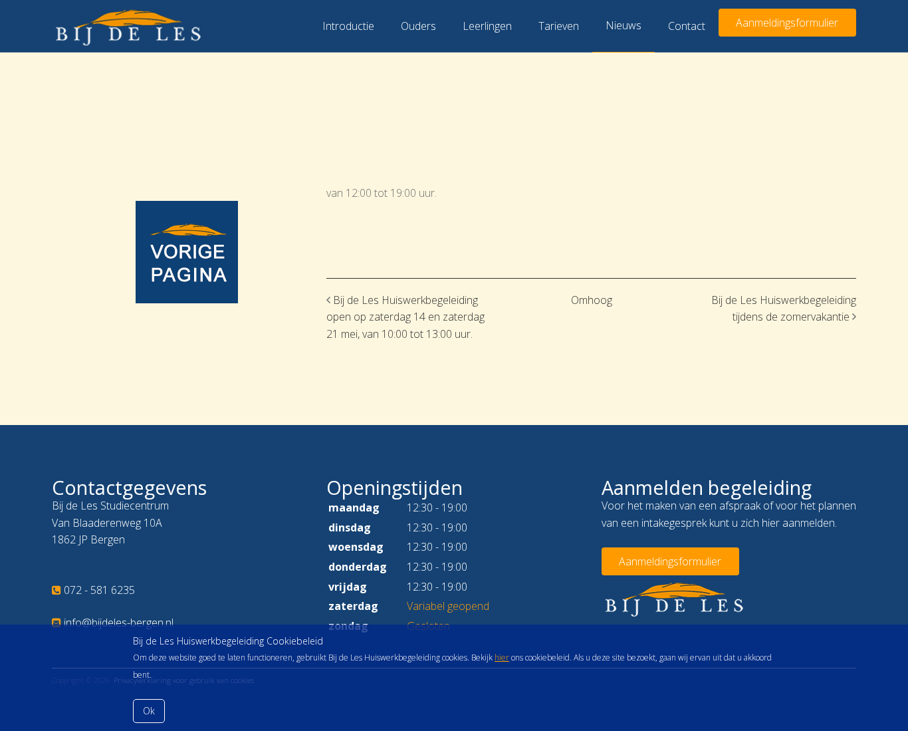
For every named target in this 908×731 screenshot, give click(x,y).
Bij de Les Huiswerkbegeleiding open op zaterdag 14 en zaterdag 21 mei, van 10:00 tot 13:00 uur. (405, 317)
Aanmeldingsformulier (787, 22)
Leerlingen (487, 26)
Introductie (348, 26)
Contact (686, 26)
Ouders (418, 26)
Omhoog (591, 300)
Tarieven (558, 26)
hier (502, 657)
